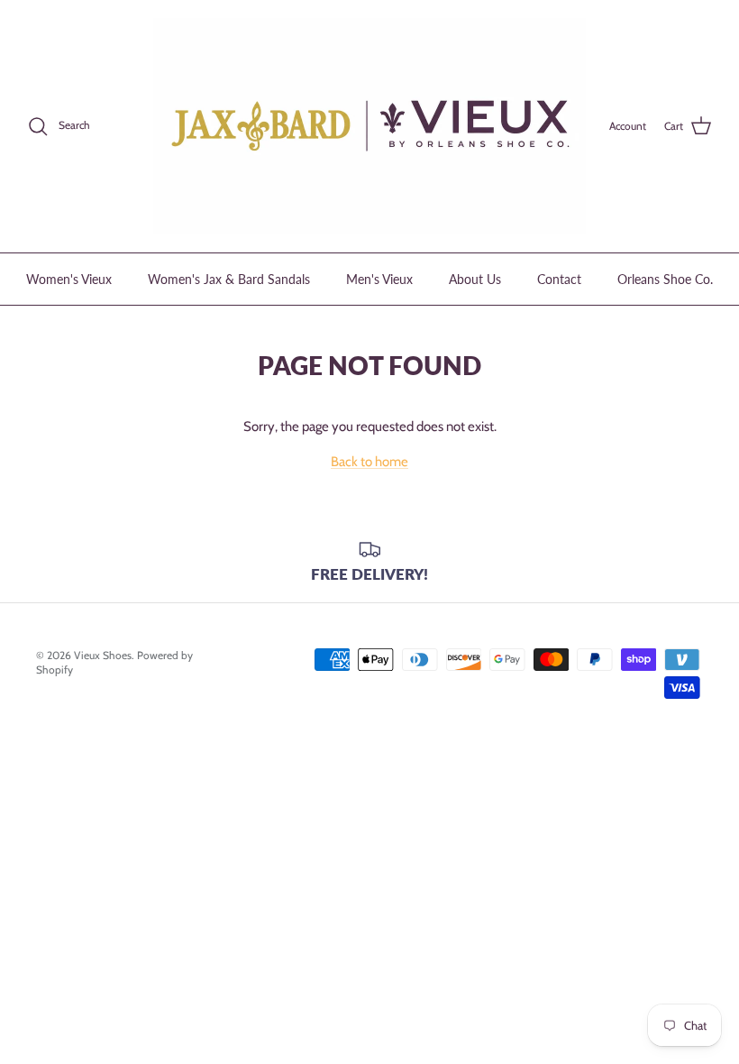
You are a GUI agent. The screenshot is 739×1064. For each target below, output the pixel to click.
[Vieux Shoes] (369, 126)
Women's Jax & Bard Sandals (229, 279)
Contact (559, 279)
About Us (475, 279)
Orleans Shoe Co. (665, 279)
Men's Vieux (379, 279)
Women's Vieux (69, 279)
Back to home (369, 462)
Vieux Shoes (103, 655)
